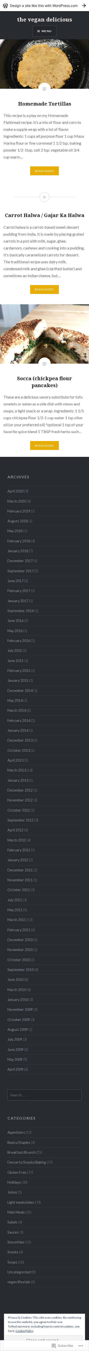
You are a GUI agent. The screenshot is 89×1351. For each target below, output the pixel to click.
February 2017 (18, 591)
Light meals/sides (20, 1202)
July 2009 (14, 1039)
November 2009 (20, 1009)
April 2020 (15, 491)
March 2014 (16, 710)
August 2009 (17, 1029)
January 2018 (17, 551)
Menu (47, 31)
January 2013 (17, 780)
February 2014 (18, 720)
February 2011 (18, 930)
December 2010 (20, 940)
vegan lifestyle (18, 1282)
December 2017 (20, 561)
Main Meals (16, 1212)
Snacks (12, 1252)
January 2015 (17, 680)
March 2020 (16, 501)
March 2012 (16, 840)
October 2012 (18, 810)
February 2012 (18, 850)
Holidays (14, 1182)
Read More (44, 171)
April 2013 (15, 760)
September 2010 (20, 970)
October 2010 (18, 960)
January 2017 (17, 601)
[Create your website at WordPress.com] (44, 5)
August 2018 (17, 521)
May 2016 (14, 631)
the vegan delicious (44, 19)
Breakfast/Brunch (21, 1152)
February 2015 (18, 670)
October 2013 (18, 750)
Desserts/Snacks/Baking (26, 1162)
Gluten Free (16, 1172)
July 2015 (14, 650)
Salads (12, 1222)
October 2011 (18, 890)
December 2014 (20, 690)
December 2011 (20, 870)
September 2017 (20, 571)
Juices (12, 1192)
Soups (12, 1262)
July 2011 (14, 900)
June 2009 (15, 1049)
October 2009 (18, 1020)
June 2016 (15, 621)
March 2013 (16, 770)
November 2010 (20, 950)
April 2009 (15, 1069)
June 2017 (15, 581)
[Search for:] (44, 1095)
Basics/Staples (18, 1142)
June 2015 (15, 661)
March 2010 (16, 990)
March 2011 (16, 920)
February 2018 (18, 541)
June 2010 (15, 979)
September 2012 (20, 820)
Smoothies (15, 1242)
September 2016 (20, 611)
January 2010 (17, 999)
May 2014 (14, 700)
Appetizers (16, 1132)
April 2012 (15, 830)
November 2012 (20, 800)
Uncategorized (19, 1272)
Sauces (13, 1232)
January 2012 (17, 860)
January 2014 (17, 730)
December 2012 (20, 790)
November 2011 (20, 880)
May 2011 (14, 910)
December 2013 (20, 740)
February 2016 (18, 641)
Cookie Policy (24, 1331)
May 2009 (14, 1059)
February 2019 (18, 511)
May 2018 (14, 531)
